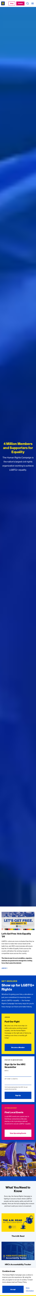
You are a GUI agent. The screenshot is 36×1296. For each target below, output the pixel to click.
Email (10, 1070)
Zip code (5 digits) (15, 1079)
